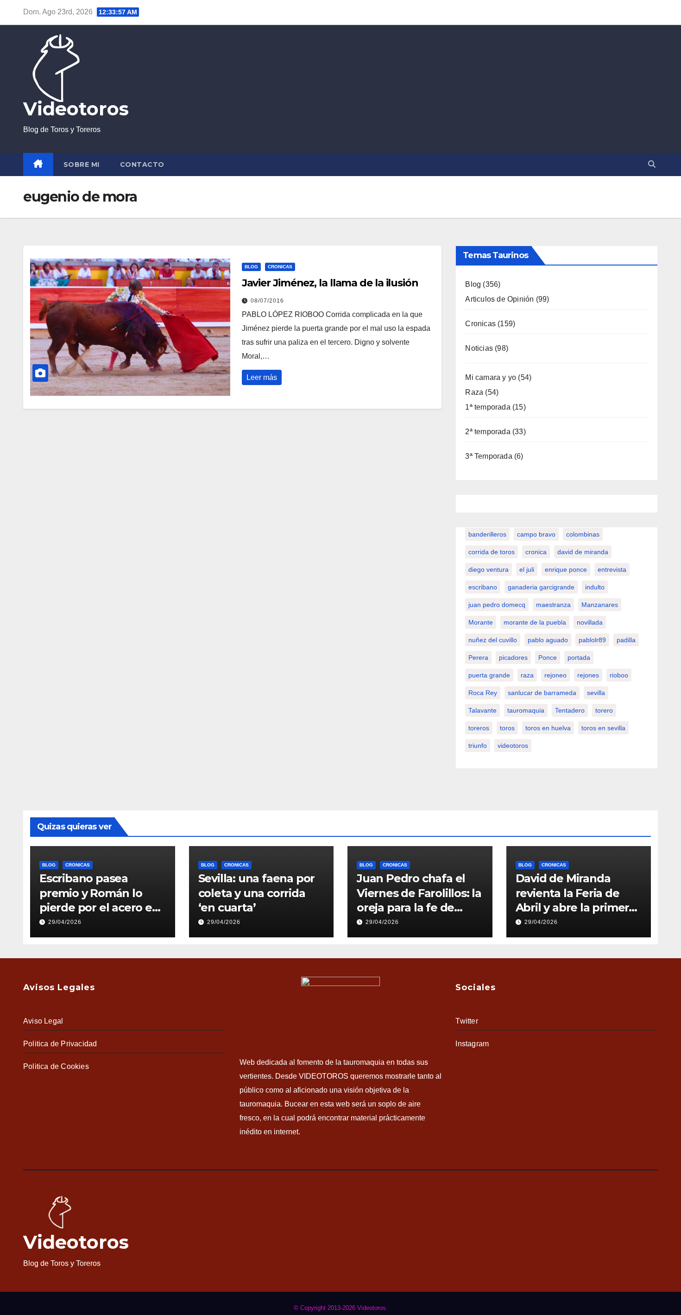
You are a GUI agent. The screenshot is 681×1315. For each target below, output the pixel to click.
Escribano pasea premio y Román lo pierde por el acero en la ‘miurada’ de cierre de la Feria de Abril (99, 907)
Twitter (466, 1021)
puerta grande (489, 675)
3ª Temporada (488, 456)
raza (527, 675)
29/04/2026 (65, 922)
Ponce (547, 657)
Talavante (482, 710)
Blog (251, 266)
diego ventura (488, 569)
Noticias (479, 348)
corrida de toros (491, 552)
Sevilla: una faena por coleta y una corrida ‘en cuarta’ (256, 893)
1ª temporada (487, 407)
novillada (590, 622)
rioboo (619, 675)
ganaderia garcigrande (541, 587)
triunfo (477, 745)
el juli (526, 569)
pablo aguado (548, 640)
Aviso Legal (43, 1021)
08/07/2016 (267, 300)
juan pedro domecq (496, 604)
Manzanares (599, 604)
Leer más (261, 377)
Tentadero (570, 710)
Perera (478, 657)
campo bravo (536, 534)
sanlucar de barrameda (542, 692)
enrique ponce (566, 569)
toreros (478, 728)
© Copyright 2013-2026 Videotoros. (341, 1307)
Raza (474, 392)
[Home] (38, 164)
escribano (482, 587)
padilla (626, 640)
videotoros (513, 745)
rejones (588, 675)
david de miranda (582, 552)
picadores (513, 657)
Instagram (472, 1044)
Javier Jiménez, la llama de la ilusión (330, 283)
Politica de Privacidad (60, 1044)
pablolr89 (592, 640)
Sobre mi (81, 164)
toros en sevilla (603, 728)
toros (507, 728)
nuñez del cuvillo (492, 640)
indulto (595, 587)
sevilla (596, 692)
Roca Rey (482, 692)
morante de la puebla (535, 622)
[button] (652, 164)
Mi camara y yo (490, 377)
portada (579, 657)
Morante (480, 622)
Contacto (142, 164)
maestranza (553, 604)
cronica (536, 552)
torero (604, 710)
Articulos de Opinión (499, 299)
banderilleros (487, 534)
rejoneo (555, 675)
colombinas (582, 534)
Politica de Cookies (56, 1066)
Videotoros (76, 108)
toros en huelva (548, 728)
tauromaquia (525, 710)
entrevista (612, 569)
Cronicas (280, 266)
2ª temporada (487, 432)
